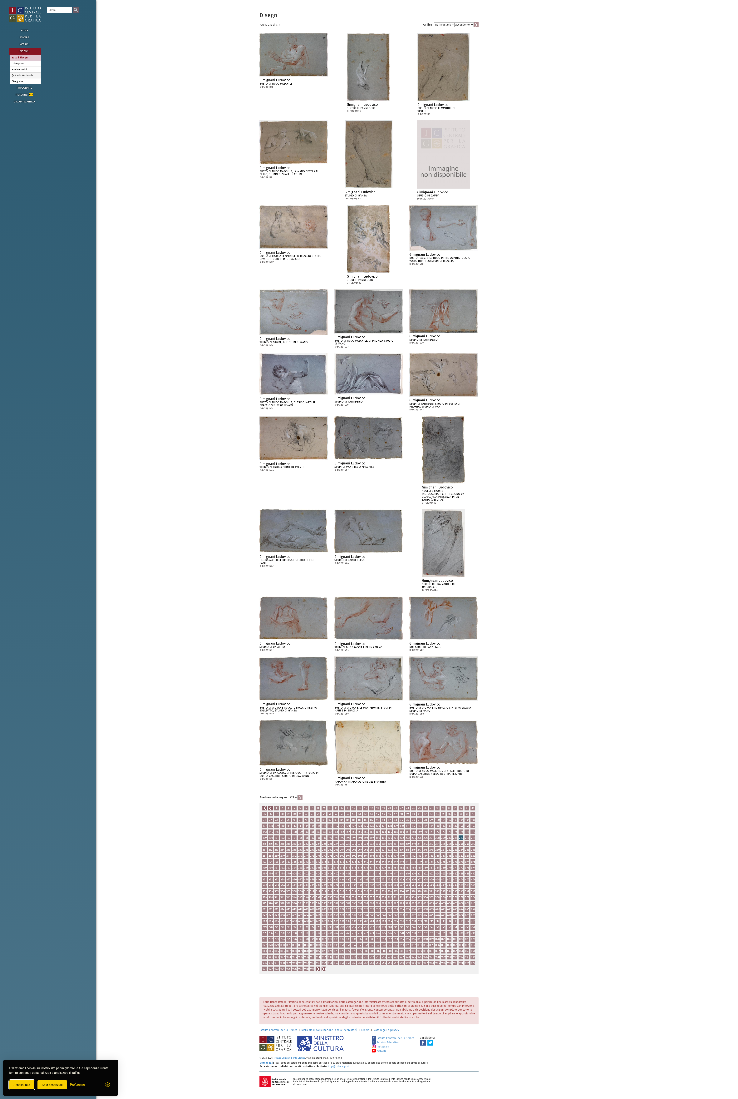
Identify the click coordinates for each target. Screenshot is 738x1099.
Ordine (427, 24)
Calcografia (18, 63)
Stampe (24, 37)
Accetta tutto (21, 1084)
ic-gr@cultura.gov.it (338, 1066)
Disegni (24, 51)
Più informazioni (325, 81)
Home (24, 30)
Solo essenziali (52, 1084)
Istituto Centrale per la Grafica (278, 1030)
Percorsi (24, 94)
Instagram (382, 1046)
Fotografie (24, 87)
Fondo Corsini (19, 69)
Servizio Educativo (387, 1042)
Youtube (381, 1050)
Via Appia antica (24, 101)
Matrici (24, 44)
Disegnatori (18, 81)
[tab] (25, 75)
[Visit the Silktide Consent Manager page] (107, 1084)
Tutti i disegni (20, 57)
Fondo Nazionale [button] (23, 75)
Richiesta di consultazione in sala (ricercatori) (329, 1030)
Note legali (266, 1062)
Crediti (365, 1030)
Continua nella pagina (273, 797)
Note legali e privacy (386, 1030)
